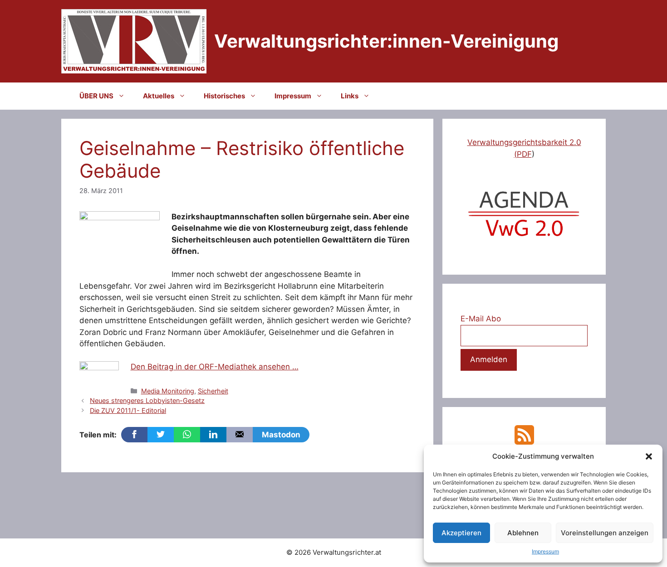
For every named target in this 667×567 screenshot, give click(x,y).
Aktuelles (158, 96)
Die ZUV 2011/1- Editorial (128, 410)
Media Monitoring (167, 391)
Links (349, 96)
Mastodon (281, 434)
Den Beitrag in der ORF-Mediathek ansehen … (215, 366)
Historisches (224, 96)
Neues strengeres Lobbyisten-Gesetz (147, 400)
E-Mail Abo (481, 318)
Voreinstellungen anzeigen (604, 532)
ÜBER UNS (96, 96)
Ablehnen (523, 532)
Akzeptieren (461, 532)
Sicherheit (213, 391)
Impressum (545, 551)
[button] (648, 456)
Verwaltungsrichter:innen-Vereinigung (386, 41)
